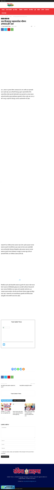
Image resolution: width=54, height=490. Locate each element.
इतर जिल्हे (15, 10)
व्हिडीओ (20, 10)
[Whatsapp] (18, 369)
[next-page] (4, 419)
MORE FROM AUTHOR (18, 400)
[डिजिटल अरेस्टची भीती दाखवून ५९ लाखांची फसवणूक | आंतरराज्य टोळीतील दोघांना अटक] (30, 406)
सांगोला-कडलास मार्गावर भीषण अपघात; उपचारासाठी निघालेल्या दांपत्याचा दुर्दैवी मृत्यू (18, 413)
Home (3, 10)
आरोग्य (42, 10)
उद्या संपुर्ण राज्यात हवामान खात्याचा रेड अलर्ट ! (8, 386)
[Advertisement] (18, 79)
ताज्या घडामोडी (9, 10)
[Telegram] (21, 369)
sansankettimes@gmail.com (29, 481)
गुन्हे (35, 10)
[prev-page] (2, 419)
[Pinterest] (8, 29)
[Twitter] (5, 29)
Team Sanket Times (6, 26)
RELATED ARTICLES (7, 400)
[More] (23, 369)
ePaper (47, 10)
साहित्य (38, 10)
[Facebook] (2, 29)
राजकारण (26, 10)
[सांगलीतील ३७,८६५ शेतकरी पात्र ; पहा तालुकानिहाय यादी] (6, 406)
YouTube (4, 13)
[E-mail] (4, 345)
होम (20, 280)
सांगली (10, 16)
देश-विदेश (31, 10)
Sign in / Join (3, 0)
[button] (51, 9)
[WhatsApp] (12, 29)
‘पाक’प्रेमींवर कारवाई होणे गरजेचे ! (27, 385)
